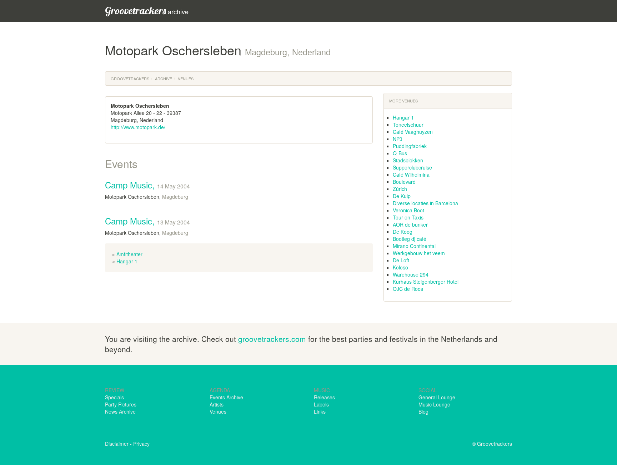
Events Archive (226, 397)
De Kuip (402, 195)
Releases (324, 397)
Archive (163, 78)
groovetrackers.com (272, 338)
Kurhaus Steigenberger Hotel (425, 281)
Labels (321, 404)
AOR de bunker (410, 224)
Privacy (141, 443)
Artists (217, 404)
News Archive (120, 411)
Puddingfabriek (410, 146)
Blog (423, 411)
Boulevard (404, 181)
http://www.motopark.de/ (138, 127)
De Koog (402, 231)
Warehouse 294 (410, 274)
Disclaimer (117, 443)
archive (147, 10)
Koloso (400, 267)
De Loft (401, 260)
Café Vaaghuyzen (413, 131)
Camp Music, (147, 184)
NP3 (397, 138)
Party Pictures (120, 404)
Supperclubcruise (412, 167)
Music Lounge (434, 404)
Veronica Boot (408, 210)
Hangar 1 (126, 261)
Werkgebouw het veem (419, 253)
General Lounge (436, 397)
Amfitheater (129, 254)
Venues (186, 78)
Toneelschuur (408, 124)
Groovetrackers (130, 78)
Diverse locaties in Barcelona (425, 203)
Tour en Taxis (408, 217)
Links (320, 411)
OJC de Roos (408, 288)
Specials (114, 397)
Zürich (400, 188)
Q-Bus (400, 153)
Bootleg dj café (409, 238)
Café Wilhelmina (411, 174)
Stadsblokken (408, 160)
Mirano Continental (414, 245)
